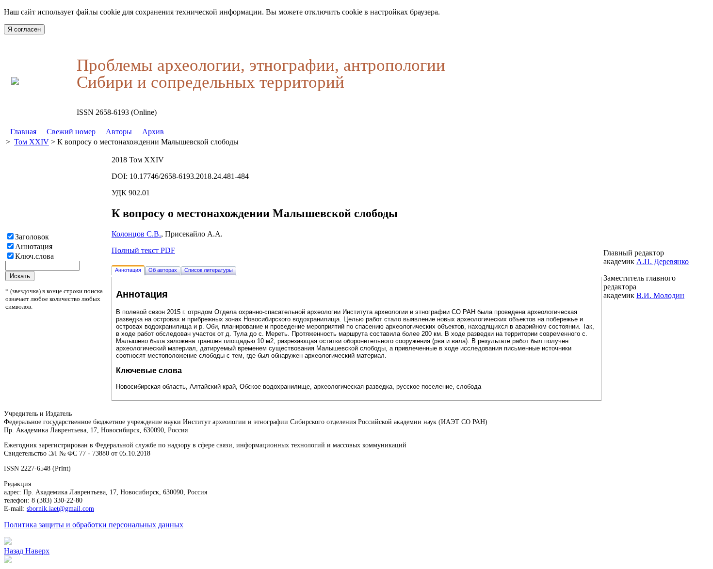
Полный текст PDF (143, 250)
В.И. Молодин (660, 295)
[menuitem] (23, 131)
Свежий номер (71, 131)
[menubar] (87, 131)
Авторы (119, 131)
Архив (153, 131)
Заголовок (32, 237)
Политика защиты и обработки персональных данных (93, 525)
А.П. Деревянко (662, 261)
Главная (23, 131)
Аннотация (33, 246)
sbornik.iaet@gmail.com (60, 508)
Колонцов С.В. (136, 234)
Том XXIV (31, 142)
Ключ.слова (34, 256)
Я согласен (24, 29)
